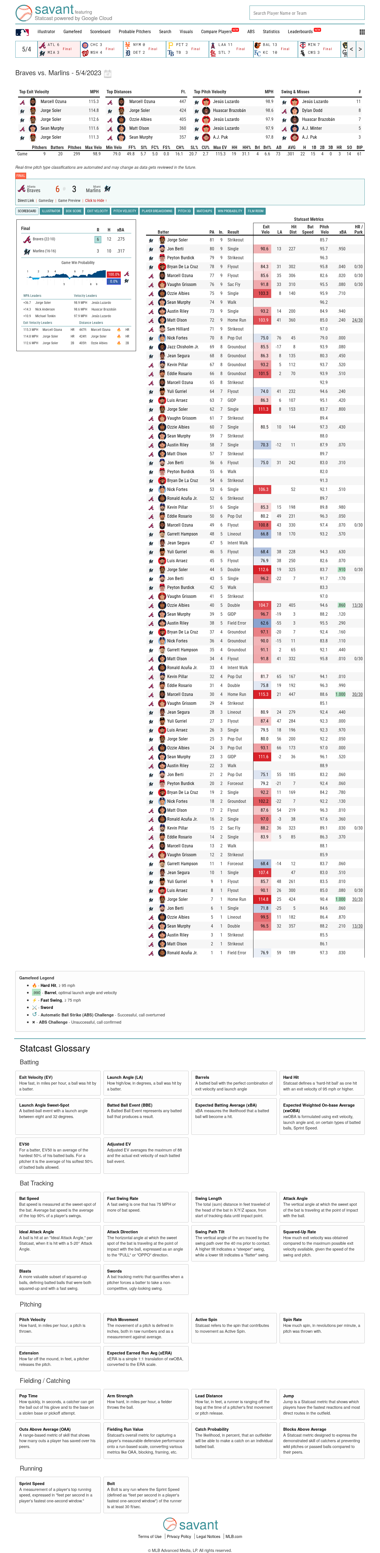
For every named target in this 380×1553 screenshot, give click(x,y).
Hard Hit (48, 985)
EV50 (24, 1144)
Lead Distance (209, 1395)
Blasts (25, 1271)
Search (165, 31)
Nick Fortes (177, 338)
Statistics (271, 31)
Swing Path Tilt (209, 1231)
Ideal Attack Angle (36, 1231)
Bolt (111, 1483)
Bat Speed (29, 1198)
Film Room (255, 211)
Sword (47, 1007)
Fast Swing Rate (122, 1198)
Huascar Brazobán (229, 110)
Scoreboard (100, 31)
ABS (251, 31)
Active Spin (206, 1319)
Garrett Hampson (182, 534)
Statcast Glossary (55, 1047)
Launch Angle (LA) (125, 1077)
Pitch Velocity (32, 1319)
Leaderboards (304, 31)
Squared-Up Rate (299, 1231)
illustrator (46, 31)
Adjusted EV (119, 1144)
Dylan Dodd (312, 110)
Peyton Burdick (180, 257)
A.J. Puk (220, 137)
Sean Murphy (52, 128)
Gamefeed (72, 31)
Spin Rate (292, 1319)
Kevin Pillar (177, 364)
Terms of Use (150, 1536)
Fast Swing (51, 1000)
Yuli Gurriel (177, 391)
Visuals (186, 31)
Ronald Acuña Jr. (182, 498)
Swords (114, 1271)
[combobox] (307, 13)
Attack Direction (122, 1231)
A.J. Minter (312, 128)
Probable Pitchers (135, 31)
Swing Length (208, 1198)
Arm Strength (120, 1395)
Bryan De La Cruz (182, 266)
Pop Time (28, 1395)
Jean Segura (178, 355)
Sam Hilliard (178, 329)
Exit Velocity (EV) (36, 1077)
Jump (288, 1395)
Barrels (202, 1077)
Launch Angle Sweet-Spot (44, 1105)
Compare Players (216, 31)
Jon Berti (175, 248)
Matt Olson (139, 128)
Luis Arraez (177, 400)
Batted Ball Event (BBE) (129, 1105)
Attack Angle (295, 1198)
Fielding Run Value (125, 1429)
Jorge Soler (51, 110)
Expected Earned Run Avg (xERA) (139, 1353)
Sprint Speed (32, 1483)
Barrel (50, 992)
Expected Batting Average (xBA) (226, 1105)
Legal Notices (208, 1536)
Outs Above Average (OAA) (45, 1429)
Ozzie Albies (140, 119)
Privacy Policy (179, 1536)
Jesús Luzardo (226, 101)
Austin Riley (178, 311)
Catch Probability (212, 1429)
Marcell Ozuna (53, 101)
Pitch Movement (122, 1319)
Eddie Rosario (179, 373)
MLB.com (234, 1536)
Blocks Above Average (304, 1429)
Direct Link (26, 200)
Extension (29, 1353)
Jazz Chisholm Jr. (183, 346)
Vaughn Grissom (181, 284)
